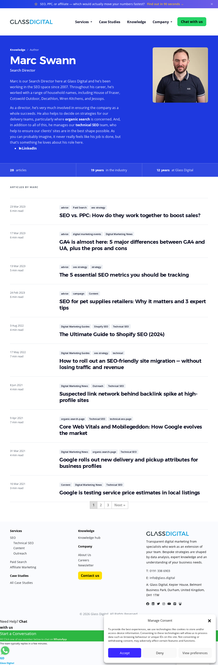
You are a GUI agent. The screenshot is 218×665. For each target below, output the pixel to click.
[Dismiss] (212, 4)
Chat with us (192, 21)
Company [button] (161, 22)
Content (93, 293)
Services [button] (82, 22)
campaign (78, 293)
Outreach (98, 386)
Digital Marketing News (119, 234)
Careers (83, 560)
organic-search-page (73, 418)
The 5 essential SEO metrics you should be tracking (124, 275)
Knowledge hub (89, 538)
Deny (160, 653)
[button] (209, 620)
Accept (125, 653)
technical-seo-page (120, 418)
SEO (13, 538)
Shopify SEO (101, 326)
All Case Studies (21, 583)
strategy (96, 267)
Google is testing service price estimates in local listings (129, 493)
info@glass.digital (162, 578)
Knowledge (136, 22)
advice (64, 207)
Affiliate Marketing (23, 567)
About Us (84, 555)
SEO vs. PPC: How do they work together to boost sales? (129, 215)
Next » (119, 505)
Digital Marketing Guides (75, 326)
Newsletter (86, 565)
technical (118, 353)
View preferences (195, 653)
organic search (77, 119)
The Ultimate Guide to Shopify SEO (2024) (111, 334)
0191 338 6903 (160, 571)
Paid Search (79, 207)
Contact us (90, 575)
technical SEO (87, 125)
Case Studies (109, 22)
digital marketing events (87, 234)
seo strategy (98, 207)
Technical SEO (121, 326)
